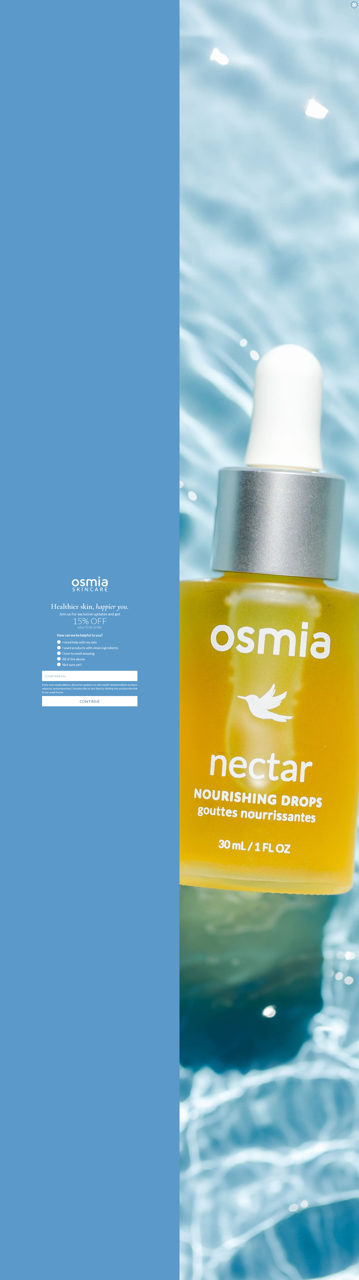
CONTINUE (90, 701)
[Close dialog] (354, 4)
